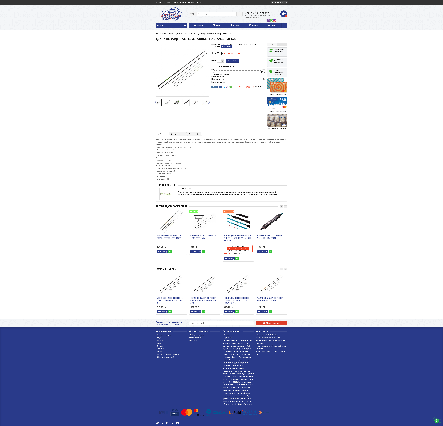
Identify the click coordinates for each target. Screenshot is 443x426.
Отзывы (236, 25)
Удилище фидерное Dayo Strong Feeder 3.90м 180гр (169, 236)
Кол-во (213, 60)
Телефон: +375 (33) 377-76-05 (267, 335)
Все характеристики (218, 82)
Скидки (273, 25)
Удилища (163, 34)
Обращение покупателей (165, 357)
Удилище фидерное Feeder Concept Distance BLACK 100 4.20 (170, 300)
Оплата (158, 2)
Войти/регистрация (197, 335)
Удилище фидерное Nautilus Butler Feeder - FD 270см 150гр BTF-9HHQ (237, 238)
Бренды (183, 2)
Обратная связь (229, 335)
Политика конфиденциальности (168, 354)
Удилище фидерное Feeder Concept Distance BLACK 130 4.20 (203, 300)
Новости (175, 2)
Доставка (166, 2)
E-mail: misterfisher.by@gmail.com (268, 338)
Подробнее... (273, 194)
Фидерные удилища (175, 34)
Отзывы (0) (195, 134)
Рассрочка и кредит (164, 335)
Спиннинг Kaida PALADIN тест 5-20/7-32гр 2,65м (204, 236)
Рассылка (193, 340)
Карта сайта (228, 338)
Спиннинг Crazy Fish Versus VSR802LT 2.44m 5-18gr (270, 236)
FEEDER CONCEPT (189, 34)
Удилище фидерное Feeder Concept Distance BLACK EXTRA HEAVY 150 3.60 (238, 300)
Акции (199, 2)
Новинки (200, 25)
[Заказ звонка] (436, 420)
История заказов (196, 338)
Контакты (191, 2)
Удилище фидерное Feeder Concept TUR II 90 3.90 (270, 299)
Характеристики (179, 134)
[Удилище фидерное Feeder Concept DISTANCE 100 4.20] (159, 102)
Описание (163, 134)
